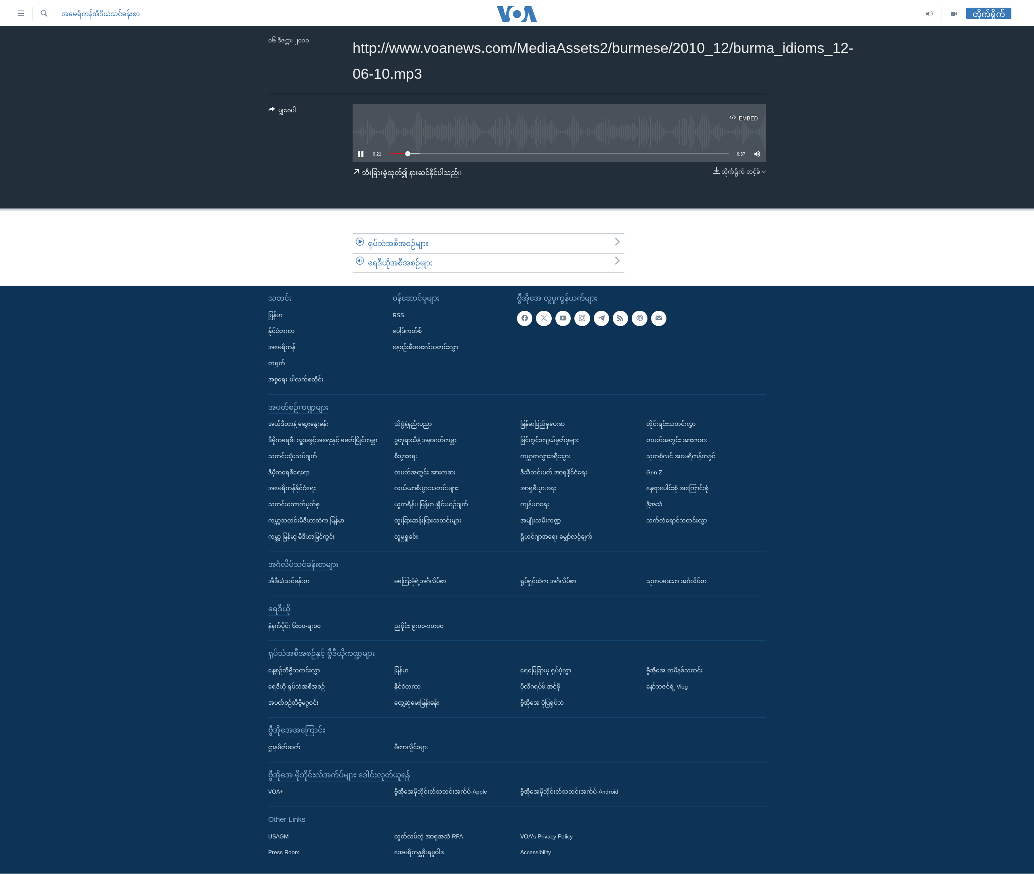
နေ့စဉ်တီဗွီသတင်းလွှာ (294, 670)
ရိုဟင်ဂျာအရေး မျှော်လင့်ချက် (556, 536)
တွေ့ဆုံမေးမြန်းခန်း (416, 702)
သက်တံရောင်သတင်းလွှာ (676, 520)
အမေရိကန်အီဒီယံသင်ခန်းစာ (101, 14)
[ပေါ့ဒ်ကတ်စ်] (639, 318)
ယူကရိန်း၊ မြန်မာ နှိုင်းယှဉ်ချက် (431, 504)
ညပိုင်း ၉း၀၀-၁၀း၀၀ (418, 626)
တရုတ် (276, 363)
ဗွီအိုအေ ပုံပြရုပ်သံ (542, 702)
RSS (398, 315)
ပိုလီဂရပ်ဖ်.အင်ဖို (540, 686)
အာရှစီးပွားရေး (538, 488)
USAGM (278, 836)
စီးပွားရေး (406, 456)
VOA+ (275, 792)
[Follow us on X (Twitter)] (543, 318)
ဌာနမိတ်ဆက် (284, 747)
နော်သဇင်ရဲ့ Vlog (667, 686)
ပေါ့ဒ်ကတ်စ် (407, 331)
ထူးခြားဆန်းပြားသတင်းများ (427, 520)
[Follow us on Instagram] (582, 318)
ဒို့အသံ (654, 504)
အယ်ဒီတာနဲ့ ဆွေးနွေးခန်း (298, 424)
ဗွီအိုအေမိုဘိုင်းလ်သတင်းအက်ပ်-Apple (440, 792)
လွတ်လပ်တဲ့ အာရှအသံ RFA (428, 836)
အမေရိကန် (281, 347)
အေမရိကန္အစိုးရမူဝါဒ (419, 852)
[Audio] (929, 14)
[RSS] (620, 318)
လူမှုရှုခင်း (406, 536)
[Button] (282, 112)
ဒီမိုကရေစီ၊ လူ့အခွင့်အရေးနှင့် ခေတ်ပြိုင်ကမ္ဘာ (322, 440)
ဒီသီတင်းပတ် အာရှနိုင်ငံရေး (553, 472)
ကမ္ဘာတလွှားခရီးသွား (545, 456)
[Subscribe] (658, 318)
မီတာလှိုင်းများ (411, 747)
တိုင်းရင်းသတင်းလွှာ (671, 424)
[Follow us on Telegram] (601, 318)
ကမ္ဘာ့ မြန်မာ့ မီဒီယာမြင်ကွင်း (301, 536)
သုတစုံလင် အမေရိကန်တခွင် (680, 456)
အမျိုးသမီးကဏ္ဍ (540, 520)
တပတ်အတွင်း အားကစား (425, 472)
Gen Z (654, 472)
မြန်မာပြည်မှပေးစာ (542, 424)
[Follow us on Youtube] (563, 318)
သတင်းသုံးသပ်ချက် (292, 456)
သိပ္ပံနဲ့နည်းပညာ (413, 424)
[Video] (954, 14)
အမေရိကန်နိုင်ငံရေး (292, 488)
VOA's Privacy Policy (546, 836)
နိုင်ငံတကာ (281, 331)
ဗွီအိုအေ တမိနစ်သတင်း (674, 670)
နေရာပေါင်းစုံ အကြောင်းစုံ (677, 488)
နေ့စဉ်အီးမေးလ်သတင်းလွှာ (425, 347)
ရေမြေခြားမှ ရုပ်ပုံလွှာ (545, 670)
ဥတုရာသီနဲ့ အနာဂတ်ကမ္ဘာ (425, 440)
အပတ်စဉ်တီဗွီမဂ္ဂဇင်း (293, 702)
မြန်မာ (275, 315)
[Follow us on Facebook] (524, 318)
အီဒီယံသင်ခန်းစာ (288, 581)
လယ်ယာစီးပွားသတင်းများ (426, 488)
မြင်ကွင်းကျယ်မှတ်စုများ (549, 440)
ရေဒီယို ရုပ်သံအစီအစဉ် (296, 686)
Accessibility (535, 852)
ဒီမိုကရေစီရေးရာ (288, 472)
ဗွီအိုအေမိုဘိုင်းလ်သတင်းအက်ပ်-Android (569, 792)
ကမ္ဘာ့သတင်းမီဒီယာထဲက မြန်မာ (306, 520)
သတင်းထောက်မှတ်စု (293, 504)
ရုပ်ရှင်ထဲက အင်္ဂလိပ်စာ (548, 581)
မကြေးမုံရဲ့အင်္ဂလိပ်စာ (420, 581)
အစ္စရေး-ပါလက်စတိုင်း (296, 379)
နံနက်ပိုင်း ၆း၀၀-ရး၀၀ (294, 626)
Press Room (284, 852)
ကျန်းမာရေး (534, 504)
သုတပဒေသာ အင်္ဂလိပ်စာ (676, 581)
